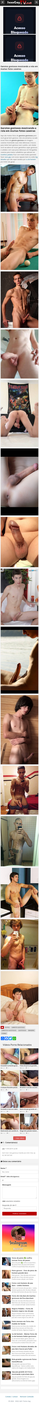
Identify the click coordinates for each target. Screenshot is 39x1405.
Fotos (7, 1027)
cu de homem (31, 159)
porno (4, 1033)
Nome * (4, 1168)
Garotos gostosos (9, 1030)
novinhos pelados (7, 155)
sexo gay (8, 157)
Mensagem (6, 1185)
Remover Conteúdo (27, 1397)
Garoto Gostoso (18, 1027)
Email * (10, 1176)
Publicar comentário (19, 1214)
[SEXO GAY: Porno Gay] (19, 4)
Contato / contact (11, 1397)
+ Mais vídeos (19, 1138)
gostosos (22, 1030)
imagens (31, 1030)
